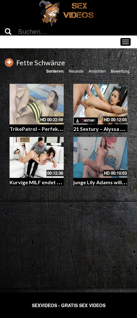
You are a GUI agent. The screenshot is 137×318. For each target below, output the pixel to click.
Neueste (76, 71)
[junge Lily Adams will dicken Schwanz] (100, 157)
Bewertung (120, 71)
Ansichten (97, 71)
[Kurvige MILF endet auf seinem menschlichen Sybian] (37, 157)
